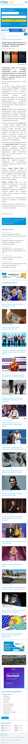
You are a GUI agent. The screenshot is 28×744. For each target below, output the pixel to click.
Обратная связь (4, 742)
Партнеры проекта (20, 737)
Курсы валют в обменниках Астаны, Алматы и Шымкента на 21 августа (12, 470)
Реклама (8, 737)
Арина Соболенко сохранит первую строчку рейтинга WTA (12, 304)
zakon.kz (11, 214)
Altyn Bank (6, 696)
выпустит (23, 204)
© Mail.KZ (3, 737)
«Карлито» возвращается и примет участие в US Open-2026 (12, 493)
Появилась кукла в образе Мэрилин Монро (12, 564)
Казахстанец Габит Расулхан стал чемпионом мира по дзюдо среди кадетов (12, 423)
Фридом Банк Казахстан (10, 712)
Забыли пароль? (5, 24)
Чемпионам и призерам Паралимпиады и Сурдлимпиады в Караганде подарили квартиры (13, 351)
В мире (3, 38)
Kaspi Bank (6, 714)
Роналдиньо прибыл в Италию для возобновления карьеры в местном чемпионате (12, 398)
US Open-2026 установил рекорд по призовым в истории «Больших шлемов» (14, 447)
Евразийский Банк (9, 706)
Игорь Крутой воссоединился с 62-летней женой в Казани (14, 541)
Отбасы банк (7, 708)
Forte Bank (6, 700)
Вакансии (18, 740)
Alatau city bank (8, 694)
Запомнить (23, 24)
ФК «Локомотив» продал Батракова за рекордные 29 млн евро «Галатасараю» (13, 375)
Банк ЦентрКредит (9, 704)
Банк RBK (6, 702)
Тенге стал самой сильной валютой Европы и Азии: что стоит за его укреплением (12, 634)
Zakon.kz (11, 79)
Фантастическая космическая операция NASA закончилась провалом (13, 610)
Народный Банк (8, 710)
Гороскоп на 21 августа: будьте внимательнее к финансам (11, 327)
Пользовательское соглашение (7, 740)
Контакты (14, 737)
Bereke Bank (7, 698)
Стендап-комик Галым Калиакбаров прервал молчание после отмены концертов (12, 517)
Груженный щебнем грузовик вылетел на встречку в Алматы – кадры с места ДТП (14, 587)
